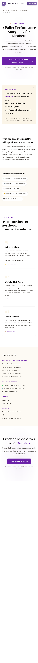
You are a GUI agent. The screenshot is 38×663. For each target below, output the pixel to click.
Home (3, 10)
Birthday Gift (6, 400)
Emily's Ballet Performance (11, 370)
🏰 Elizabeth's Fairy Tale (11, 189)
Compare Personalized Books (11, 412)
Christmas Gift (6, 403)
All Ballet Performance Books (11, 418)
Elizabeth (24, 10)
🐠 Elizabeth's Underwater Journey (14, 194)
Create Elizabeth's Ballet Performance (18, 61)
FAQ (3, 415)
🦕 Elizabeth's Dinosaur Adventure (14, 178)
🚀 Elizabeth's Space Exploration (14, 184)
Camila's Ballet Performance (11, 373)
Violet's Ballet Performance (11, 364)
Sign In (23, 3)
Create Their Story (17, 461)
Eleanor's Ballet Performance (11, 377)
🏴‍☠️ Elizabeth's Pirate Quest (12, 199)
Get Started (32, 3)
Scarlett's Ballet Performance (11, 367)
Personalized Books (13, 10)
